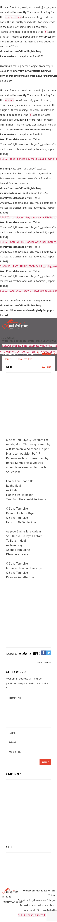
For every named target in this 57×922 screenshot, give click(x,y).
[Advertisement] (28, 404)
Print (48, 367)
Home (7, 359)
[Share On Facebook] (43, 652)
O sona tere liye (23, 359)
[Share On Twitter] (48, 652)
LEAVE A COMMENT (43, 662)
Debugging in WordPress (37, 36)
